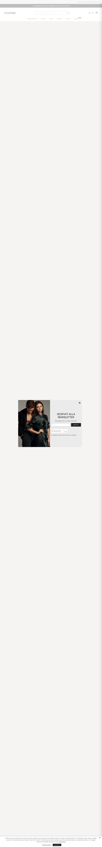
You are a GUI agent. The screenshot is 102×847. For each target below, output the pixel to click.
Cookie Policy (62, 841)
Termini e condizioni (71, 435)
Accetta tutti (57, 844)
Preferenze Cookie (46, 844)
